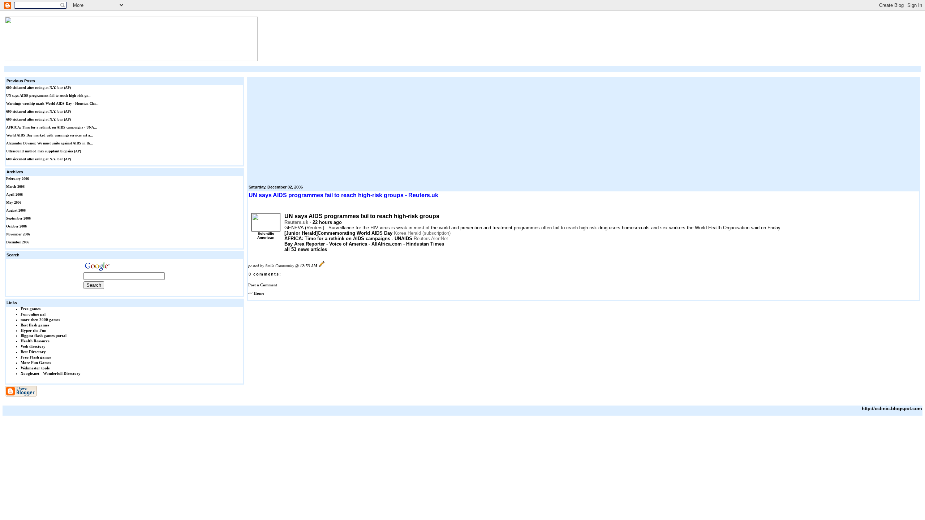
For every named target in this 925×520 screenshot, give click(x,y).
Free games (30, 309)
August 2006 (16, 210)
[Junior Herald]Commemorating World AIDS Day (338, 233)
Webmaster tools (35, 368)
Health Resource (35, 341)
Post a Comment (262, 285)
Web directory (33, 346)
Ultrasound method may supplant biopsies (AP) (43, 151)
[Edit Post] (321, 266)
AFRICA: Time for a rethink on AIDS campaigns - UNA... (51, 127)
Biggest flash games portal (43, 335)
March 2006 (15, 186)
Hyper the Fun (33, 330)
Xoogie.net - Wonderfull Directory (51, 373)
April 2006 (14, 194)
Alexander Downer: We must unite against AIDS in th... (49, 143)
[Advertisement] (462, 69)
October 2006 (16, 226)
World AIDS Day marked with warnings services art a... (49, 135)
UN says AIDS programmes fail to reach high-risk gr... (48, 96)
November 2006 (18, 234)
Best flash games (35, 325)
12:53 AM (308, 266)
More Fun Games (36, 362)
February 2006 (17, 179)
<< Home (256, 293)
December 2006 (17, 242)
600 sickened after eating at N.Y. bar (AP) (38, 88)
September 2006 (18, 218)
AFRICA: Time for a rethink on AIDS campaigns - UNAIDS (348, 238)
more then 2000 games (40, 319)
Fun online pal (33, 314)
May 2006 (13, 202)
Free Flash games (36, 357)
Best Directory (33, 352)
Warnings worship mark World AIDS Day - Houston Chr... (52, 103)
